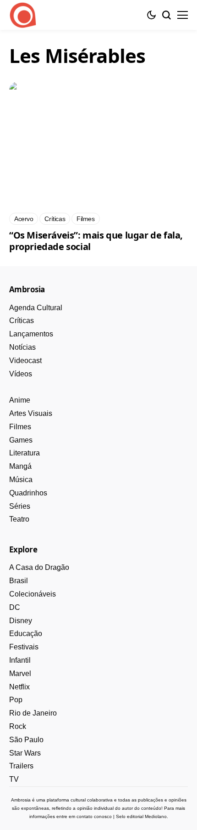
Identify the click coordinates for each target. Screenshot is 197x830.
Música (21, 479)
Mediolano (156, 816)
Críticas (21, 320)
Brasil (18, 581)
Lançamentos (31, 334)
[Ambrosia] (23, 15)
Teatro (19, 519)
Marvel (20, 673)
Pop (15, 700)
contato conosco (94, 816)
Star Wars (25, 753)
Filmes (20, 427)
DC (14, 607)
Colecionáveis (32, 594)
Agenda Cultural (35, 308)
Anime (19, 400)
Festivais (23, 647)
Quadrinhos (28, 493)
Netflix (19, 687)
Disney (20, 621)
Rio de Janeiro (33, 713)
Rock (17, 726)
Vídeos (20, 374)
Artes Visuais (30, 413)
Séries (19, 506)
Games (21, 440)
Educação (25, 633)
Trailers (21, 766)
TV (14, 779)
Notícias (22, 347)
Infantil (20, 660)
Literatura (24, 453)
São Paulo (26, 740)
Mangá (20, 466)
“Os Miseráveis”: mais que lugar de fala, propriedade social (96, 241)
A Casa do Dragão (39, 567)
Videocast (25, 360)
